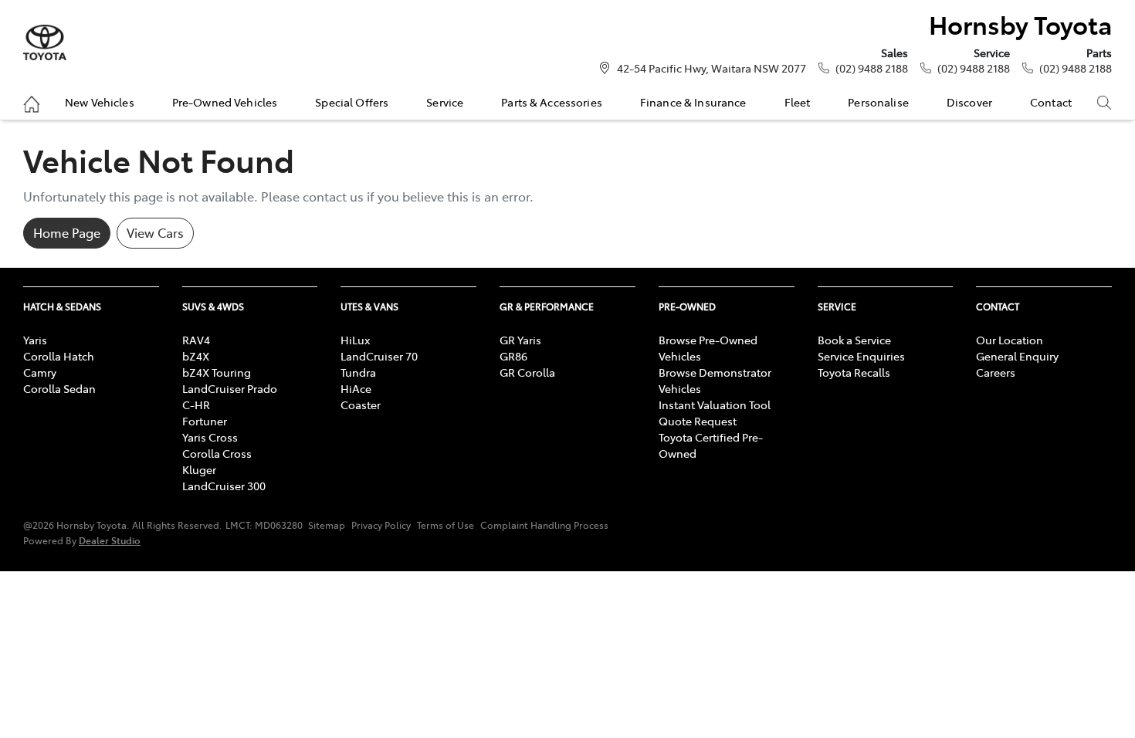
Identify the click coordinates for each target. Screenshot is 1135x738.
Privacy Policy (381, 525)
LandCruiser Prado (229, 388)
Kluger (199, 469)
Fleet (797, 102)
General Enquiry (1017, 356)
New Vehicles (99, 102)
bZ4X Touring (216, 372)
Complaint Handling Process (544, 525)
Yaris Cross (210, 437)
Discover (969, 102)
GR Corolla (527, 372)
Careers (995, 372)
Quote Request (698, 420)
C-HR (196, 404)
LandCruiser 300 (224, 485)
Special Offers (351, 102)
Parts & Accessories (551, 102)
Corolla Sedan (59, 388)
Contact (1051, 102)
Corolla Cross (217, 453)
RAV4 (196, 339)
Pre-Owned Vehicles (225, 102)
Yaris (35, 339)
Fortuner (204, 420)
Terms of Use (445, 525)
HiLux (355, 339)
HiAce (355, 388)
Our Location (1009, 339)
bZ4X (195, 356)
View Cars (155, 232)
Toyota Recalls (854, 372)
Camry (39, 372)
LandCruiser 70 (379, 356)
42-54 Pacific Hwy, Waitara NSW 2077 (711, 68)
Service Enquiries (861, 356)
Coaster (360, 404)
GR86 (513, 356)
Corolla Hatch (58, 356)
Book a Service (854, 339)
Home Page (66, 232)
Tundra (358, 372)
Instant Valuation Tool (715, 404)
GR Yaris (520, 339)
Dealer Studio (110, 540)
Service (444, 102)
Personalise (878, 102)
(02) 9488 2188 (871, 68)
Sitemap (326, 525)
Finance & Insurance (693, 102)
